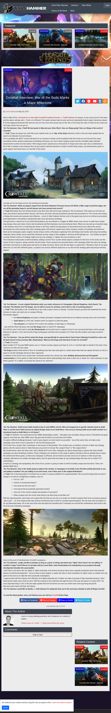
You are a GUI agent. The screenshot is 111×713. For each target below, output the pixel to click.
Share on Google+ (49, 600)
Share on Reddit (66, 600)
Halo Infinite (86, 5)
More (72, 11)
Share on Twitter (83, 600)
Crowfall (55, 595)
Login (107, 5)
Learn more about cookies (62, 702)
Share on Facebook (30, 600)
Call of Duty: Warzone (60, 5)
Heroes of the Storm (59, 11)
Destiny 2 (74, 5)
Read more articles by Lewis (53, 623)
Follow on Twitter (30, 623)
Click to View (38, 635)
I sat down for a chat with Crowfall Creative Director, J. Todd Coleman (46, 118)
